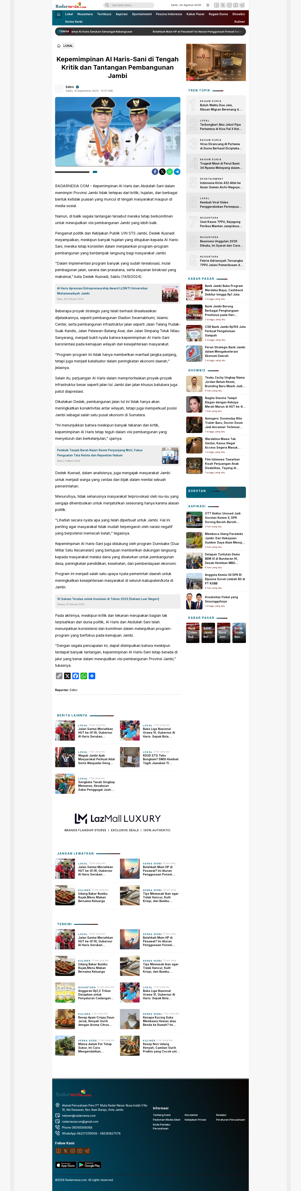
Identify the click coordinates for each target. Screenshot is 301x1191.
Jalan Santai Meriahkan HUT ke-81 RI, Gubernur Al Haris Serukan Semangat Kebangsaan (95, 732)
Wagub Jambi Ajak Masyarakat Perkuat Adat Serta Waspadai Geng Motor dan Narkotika (96, 759)
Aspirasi (122, 14)
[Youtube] (236, 5)
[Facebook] (217, 5)
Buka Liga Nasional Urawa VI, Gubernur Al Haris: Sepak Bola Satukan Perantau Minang (159, 732)
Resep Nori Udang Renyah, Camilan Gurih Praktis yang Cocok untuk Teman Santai (161, 1047)
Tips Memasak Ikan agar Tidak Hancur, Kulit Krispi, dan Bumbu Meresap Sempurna (161, 897)
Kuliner (239, 21)
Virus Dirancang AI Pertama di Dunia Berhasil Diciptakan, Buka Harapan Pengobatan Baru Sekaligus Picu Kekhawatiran (221, 146)
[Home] (58, 14)
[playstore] (89, 1167)
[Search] (107, 5)
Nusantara (85, 14)
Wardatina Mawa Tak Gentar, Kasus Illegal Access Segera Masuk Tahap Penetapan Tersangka (221, 447)
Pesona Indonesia (169, 14)
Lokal (69, 14)
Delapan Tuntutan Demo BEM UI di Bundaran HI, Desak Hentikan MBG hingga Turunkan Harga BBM (222, 563)
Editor (70, 87)
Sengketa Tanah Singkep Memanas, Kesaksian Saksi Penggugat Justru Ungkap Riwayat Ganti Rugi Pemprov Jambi (96, 786)
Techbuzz (104, 14)
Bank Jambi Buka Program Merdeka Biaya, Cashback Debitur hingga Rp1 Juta (224, 290)
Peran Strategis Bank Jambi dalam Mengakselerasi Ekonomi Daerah (225, 351)
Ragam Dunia (218, 14)
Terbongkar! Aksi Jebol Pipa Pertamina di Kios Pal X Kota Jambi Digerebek (220, 127)
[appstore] (65, 1167)
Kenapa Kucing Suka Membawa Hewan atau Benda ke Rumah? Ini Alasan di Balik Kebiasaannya (159, 1021)
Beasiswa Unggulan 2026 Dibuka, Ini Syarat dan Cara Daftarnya (220, 243)
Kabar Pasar (196, 14)
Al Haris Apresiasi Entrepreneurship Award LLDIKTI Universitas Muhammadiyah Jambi (102, 290)
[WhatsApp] (169, 171)
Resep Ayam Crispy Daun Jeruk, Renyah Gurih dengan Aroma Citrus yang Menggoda (96, 1021)
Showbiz (238, 14)
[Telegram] (242, 5)
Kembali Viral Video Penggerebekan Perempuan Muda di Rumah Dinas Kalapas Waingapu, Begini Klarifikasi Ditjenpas (220, 205)
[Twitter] (223, 5)
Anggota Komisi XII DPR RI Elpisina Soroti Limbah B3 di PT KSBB (225, 579)
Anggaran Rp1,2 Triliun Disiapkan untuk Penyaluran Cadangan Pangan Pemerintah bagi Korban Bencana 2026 (96, 994)
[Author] (59, 89)
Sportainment (142, 14)
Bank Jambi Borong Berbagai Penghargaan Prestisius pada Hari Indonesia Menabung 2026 (208, 632)
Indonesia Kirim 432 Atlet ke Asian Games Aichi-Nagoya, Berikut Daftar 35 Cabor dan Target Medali (220, 185)
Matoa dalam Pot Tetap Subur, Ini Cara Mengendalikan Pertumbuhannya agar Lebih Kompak (95, 1047)
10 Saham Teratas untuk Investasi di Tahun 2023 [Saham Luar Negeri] (108, 599)
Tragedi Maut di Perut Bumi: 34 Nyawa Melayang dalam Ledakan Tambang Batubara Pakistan (220, 166)
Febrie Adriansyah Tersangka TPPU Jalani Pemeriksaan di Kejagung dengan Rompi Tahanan (221, 263)
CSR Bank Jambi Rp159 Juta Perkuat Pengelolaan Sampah (225, 331)
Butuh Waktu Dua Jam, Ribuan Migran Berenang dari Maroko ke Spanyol (221, 107)
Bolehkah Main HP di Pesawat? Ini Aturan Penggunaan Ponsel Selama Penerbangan (201, 31)
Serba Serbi (74, 21)
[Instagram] (229, 5)
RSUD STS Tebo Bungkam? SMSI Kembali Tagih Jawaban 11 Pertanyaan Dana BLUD (161, 759)
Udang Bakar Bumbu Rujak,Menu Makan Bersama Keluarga (93, 897)
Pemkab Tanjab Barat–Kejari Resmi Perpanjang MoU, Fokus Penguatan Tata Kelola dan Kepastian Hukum (100, 452)
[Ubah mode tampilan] (207, 5)
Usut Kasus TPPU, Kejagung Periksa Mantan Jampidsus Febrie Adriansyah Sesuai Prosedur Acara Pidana (220, 224)
